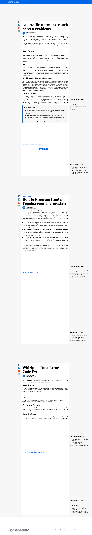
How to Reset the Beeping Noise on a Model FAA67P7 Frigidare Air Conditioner (80, 508)
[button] (19, 22)
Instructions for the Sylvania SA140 (80, 170)
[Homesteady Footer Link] (20, 530)
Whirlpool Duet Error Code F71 (79, 106)
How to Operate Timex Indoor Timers (80, 335)
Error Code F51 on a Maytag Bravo (80, 445)
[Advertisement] (45, 134)
